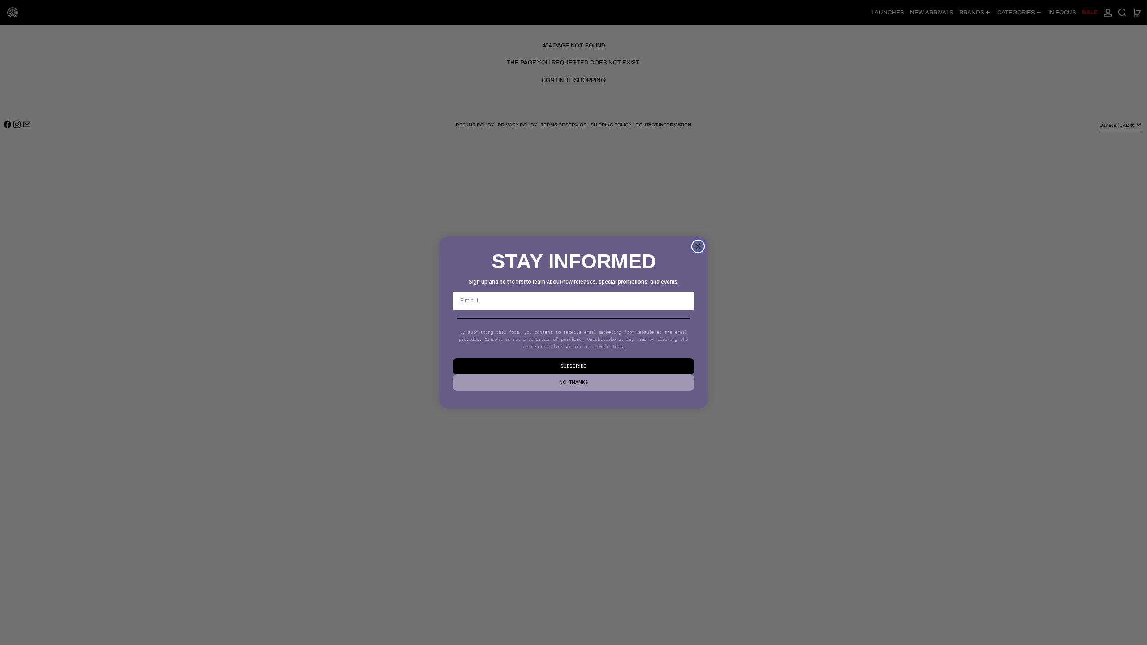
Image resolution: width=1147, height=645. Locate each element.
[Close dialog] (698, 246)
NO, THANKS (573, 382)
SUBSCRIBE (573, 366)
